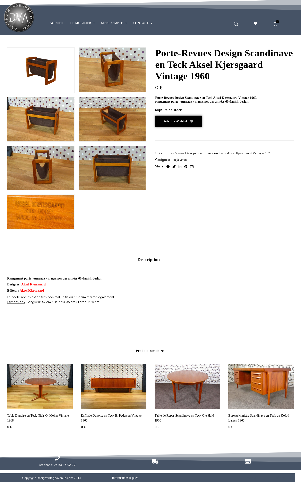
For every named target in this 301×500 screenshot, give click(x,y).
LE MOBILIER (80, 23)
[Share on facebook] (168, 166)
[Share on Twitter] (174, 166)
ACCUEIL (57, 23)
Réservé (280, 478)
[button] (82, 23)
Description (148, 259)
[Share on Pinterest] (185, 166)
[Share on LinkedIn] (180, 166)
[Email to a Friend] (192, 166)
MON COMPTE (112, 23)
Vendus (251, 478)
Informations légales (125, 478)
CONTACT (141, 23)
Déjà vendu (180, 159)
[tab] (148, 259)
